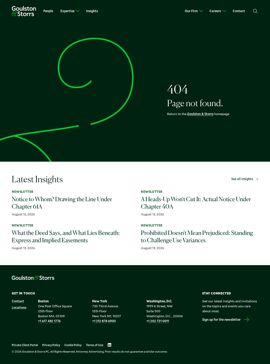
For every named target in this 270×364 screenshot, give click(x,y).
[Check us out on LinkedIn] (109, 345)
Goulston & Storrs (200, 114)
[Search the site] (255, 11)
